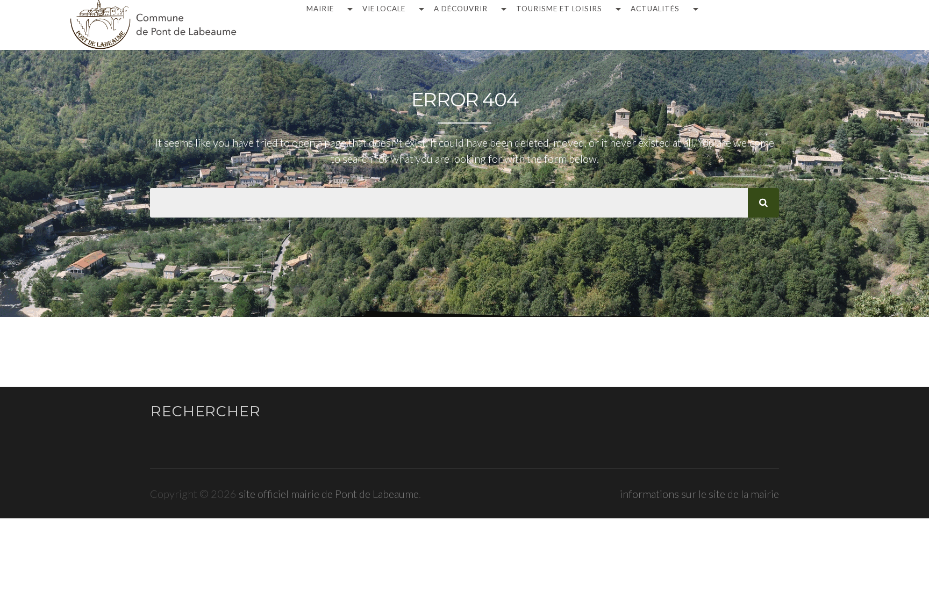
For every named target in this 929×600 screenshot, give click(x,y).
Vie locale (383, 9)
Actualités (655, 9)
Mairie (320, 9)
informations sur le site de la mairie (699, 493)
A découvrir (461, 9)
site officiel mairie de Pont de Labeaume (329, 493)
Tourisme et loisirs (559, 9)
